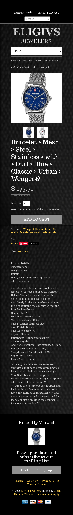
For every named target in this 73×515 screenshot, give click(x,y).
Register (19, 12)
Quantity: (16, 203)
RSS (33, 4)
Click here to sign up (36, 470)
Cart (48, 12)
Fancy (14, 243)
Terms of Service (37, 484)
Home (14, 60)
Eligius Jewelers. (31, 490)
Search (30, 19)
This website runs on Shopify (41, 494)
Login (29, 12)
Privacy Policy (50, 481)
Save (25, 243)
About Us (32, 481)
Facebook (39, 4)
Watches (23, 251)
